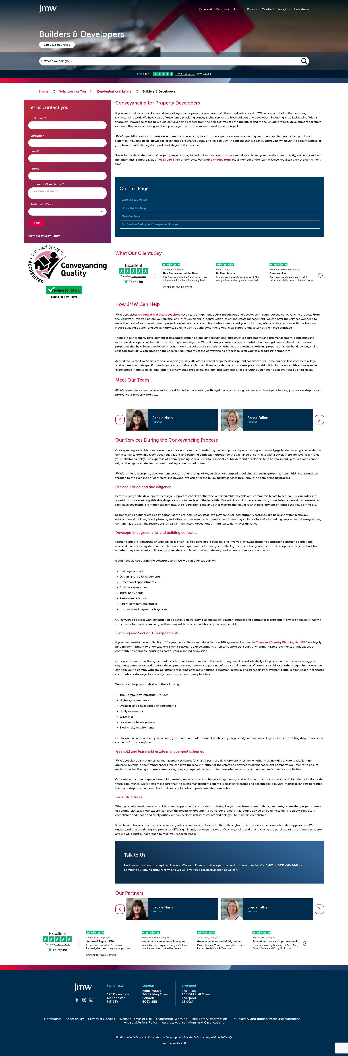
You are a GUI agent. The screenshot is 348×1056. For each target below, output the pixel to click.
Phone (41, 168)
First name (43, 118)
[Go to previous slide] (120, 419)
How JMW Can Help (134, 208)
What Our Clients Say (134, 199)
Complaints (52, 1019)
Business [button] (222, 9)
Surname (42, 135)
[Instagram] (84, 1000)
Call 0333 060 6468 (57, 44)
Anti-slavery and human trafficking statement (265, 1019)
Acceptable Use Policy (141, 1022)
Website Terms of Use (135, 1019)
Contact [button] (268, 9)
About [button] (238, 9)
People (252, 9)
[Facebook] (76, 1000)
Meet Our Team (131, 216)
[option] (172, 420)
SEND (36, 223)
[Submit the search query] (304, 61)
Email (40, 151)
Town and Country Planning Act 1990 (281, 642)
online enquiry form (217, 159)
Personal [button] (205, 9)
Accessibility (75, 1019)
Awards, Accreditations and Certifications (193, 1022)
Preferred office (47, 204)
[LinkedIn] (91, 1000)
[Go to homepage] (48, 9)
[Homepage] (84, 988)
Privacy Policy (50, 236)
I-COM (181, 1043)
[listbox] (220, 420)
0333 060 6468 (169, 159)
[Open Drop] (67, 211)
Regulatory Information (209, 1019)
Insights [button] (284, 9)
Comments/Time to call (52, 184)
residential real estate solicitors (159, 314)
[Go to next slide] (319, 419)
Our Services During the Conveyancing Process (150, 224)
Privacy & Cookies (101, 1019)
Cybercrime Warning (171, 1019)
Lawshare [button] (301, 9)
